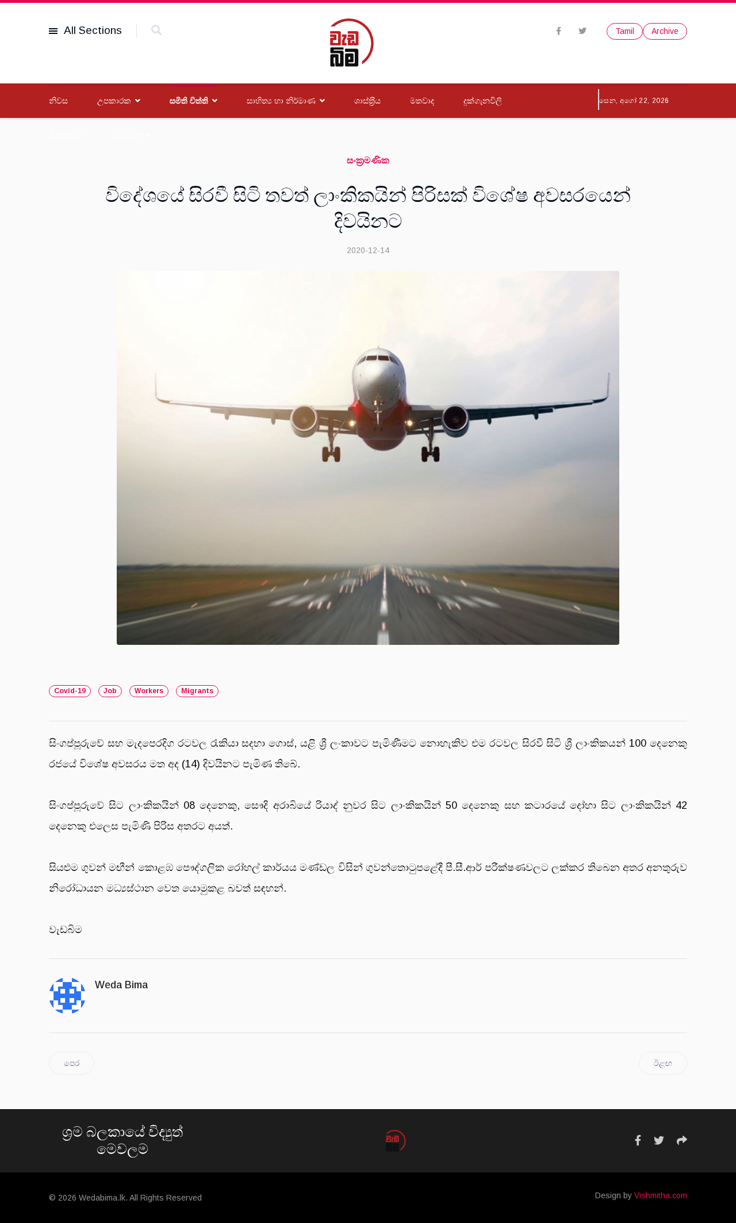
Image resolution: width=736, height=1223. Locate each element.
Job (110, 691)
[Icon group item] (638, 1140)
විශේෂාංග (66, 135)
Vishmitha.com (660, 1195)
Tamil (624, 31)
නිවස (58, 100)
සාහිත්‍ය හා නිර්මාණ (281, 100)
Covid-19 (70, 691)
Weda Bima (121, 985)
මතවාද (422, 100)
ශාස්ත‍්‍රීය (367, 100)
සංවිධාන (127, 135)
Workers (149, 691)
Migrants (197, 691)
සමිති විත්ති (189, 100)
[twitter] (582, 31)
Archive (664, 31)
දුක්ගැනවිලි (482, 100)
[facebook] (558, 31)
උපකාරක (114, 100)
